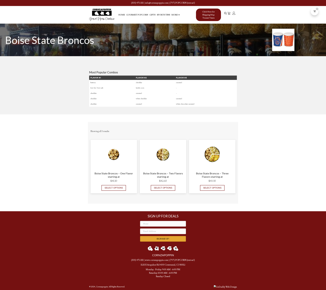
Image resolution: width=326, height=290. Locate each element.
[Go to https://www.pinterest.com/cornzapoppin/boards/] (169, 248)
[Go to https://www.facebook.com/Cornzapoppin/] (150, 248)
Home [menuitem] (121, 15)
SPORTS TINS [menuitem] (163, 15)
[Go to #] (175, 248)
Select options (114, 188)
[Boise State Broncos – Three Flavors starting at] (212, 154)
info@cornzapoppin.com (156, 3)
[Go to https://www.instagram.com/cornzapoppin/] (163, 248)
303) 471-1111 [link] (138, 260)
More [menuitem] (175, 15)
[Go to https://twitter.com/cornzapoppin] (156, 248)
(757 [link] (172, 260)
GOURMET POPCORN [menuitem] (137, 15)
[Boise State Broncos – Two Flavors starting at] (163, 154)
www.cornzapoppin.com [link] (156, 260)
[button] (179, 15)
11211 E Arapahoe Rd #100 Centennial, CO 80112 (163, 264)
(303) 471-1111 (137, 3)
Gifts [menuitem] (152, 15)
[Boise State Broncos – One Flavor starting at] (113, 154)
